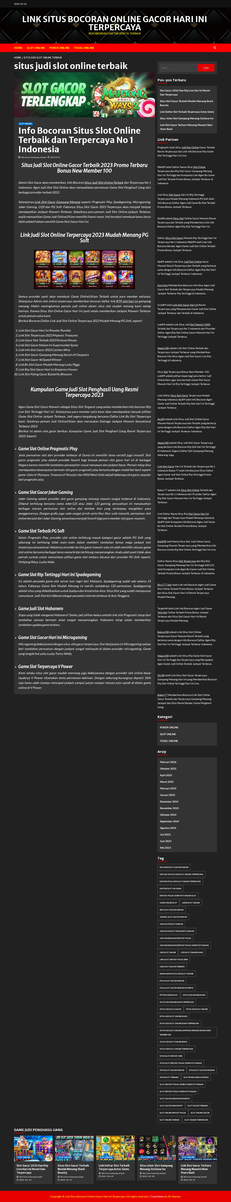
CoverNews (157, 1196)
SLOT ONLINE (36, 48)
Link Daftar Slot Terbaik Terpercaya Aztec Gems (187, 111)
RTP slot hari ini (127, 301)
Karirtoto (162, 285)
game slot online (191, 903)
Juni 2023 (165, 841)
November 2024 (169, 808)
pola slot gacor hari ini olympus (176, 988)
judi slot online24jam (192, 952)
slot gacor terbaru (198, 1105)
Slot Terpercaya (187, 561)
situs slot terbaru (169, 1077)
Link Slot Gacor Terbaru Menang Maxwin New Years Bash (186, 126)
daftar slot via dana (170, 888)
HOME (18, 48)
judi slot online (168, 952)
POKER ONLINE (59, 48)
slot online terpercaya (196, 1120)
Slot (166, 371)
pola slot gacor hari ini (172, 981)
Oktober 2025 (168, 768)
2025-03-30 (148, 1176)
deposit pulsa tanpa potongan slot (178, 895)
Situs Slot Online (190, 490)
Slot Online (199, 166)
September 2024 (169, 821)
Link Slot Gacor (165, 466)
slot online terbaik (170, 1120)
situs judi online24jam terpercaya (177, 1002)
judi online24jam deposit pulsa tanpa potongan (184, 945)
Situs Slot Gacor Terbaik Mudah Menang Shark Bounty (186, 103)
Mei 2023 (165, 847)
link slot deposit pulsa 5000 (174, 959)
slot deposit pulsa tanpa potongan (178, 1091)
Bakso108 (163, 632)
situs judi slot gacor (170, 1009)
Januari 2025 (167, 794)
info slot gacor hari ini (171, 910)
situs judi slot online (197, 1009)
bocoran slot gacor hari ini (174, 867)
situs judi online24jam (194, 995)
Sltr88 (161, 675)
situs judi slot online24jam (173, 1016)
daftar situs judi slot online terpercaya (180, 881)
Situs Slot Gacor (174, 237)
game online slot (168, 903)
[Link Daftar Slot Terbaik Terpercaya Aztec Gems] (115, 1148)
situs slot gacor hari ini (172, 1070)
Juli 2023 (165, 834)
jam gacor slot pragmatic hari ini (177, 931)
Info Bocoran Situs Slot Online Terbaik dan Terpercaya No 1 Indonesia (79, 140)
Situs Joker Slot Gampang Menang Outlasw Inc (187, 118)
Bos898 (161, 541)
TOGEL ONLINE (84, 48)
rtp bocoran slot (169, 995)
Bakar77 (162, 694)
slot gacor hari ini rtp (171, 1105)
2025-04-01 (107, 1176)
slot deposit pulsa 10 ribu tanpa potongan (181, 1084)
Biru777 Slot (164, 584)
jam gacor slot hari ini (171, 924)
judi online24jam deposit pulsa (175, 938)
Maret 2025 (167, 781)
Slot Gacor (174, 194)
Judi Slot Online (190, 147)
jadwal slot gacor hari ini (173, 917)
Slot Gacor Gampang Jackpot (33, 157)
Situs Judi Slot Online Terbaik (103, 182)
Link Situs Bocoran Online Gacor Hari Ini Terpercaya (114, 23)
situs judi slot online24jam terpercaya (179, 1023)
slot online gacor (200, 1113)
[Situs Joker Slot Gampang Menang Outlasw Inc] (156, 1148)
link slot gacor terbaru (172, 966)
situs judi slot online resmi (173, 1042)
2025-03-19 (189, 1180)
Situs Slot (178, 218)
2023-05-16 (55, 157)
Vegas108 (163, 348)
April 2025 (166, 775)
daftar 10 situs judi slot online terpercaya (181, 874)
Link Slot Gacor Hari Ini (185, 304)
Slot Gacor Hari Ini (198, 513)
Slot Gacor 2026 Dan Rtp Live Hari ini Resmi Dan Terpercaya (185, 92)
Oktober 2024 (168, 814)
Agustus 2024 (168, 827)
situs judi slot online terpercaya (176, 1049)
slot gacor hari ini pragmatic (175, 1098)
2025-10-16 (66, 1180)
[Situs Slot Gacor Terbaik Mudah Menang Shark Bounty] (74, 1148)
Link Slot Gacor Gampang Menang (57, 202)
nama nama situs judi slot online (176, 974)
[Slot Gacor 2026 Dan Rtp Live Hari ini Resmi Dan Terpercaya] (33, 1148)
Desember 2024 (169, 801)
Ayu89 (161, 419)
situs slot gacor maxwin (202, 1070)
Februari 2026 (168, 761)
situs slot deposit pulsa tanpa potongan (181, 1063)
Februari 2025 (168, 788)
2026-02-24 (25, 1180)
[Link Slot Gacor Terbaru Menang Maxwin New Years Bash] (197, 1148)
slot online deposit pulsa (173, 1113)
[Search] (215, 48)
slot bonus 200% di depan (196, 1077)
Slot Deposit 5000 (200, 324)
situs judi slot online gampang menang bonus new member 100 (185, 1032)
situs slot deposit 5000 (171, 1056)
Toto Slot (162, 612)
